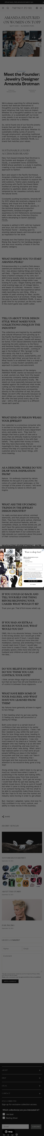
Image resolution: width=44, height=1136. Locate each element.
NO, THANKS (33, 584)
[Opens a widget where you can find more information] (8, 1132)
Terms (35, 578)
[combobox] (25, 569)
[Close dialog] (42, 550)
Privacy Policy (30, 578)
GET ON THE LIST (33, 581)
